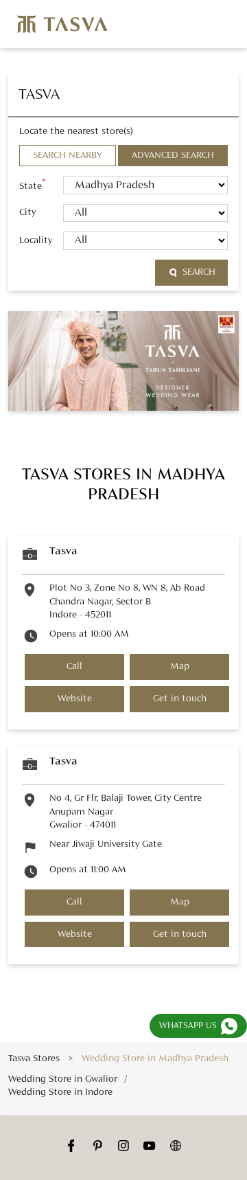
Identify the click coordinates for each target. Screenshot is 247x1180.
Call (74, 667)
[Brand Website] (176, 1147)
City (27, 212)
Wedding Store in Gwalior (62, 1078)
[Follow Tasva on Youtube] (150, 1147)
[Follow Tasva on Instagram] (123, 1147)
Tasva (63, 551)
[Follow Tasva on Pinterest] (97, 1147)
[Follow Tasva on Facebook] (71, 1147)
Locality (35, 240)
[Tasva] (62, 24)
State (32, 185)
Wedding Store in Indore (60, 1092)
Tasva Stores (35, 1058)
